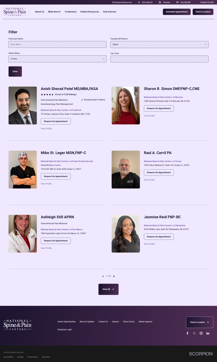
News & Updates (87, 321)
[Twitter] (194, 333)
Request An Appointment (56, 121)
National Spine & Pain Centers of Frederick (61, 110)
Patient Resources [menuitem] (89, 12)
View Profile (46, 129)
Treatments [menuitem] (70, 12)
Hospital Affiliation (119, 39)
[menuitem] (8, 356)
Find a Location (203, 12)
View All (106, 289)
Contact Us (103, 321)
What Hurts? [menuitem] (54, 12)
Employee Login (65, 329)
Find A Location (197, 322)
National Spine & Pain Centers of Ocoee (162, 161)
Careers (115, 321)
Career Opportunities (67, 321)
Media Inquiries (145, 321)
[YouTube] (201, 333)
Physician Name (16, 39)
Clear (15, 71)
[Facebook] (187, 333)
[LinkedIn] (207, 333)
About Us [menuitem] (39, 12)
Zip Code (115, 53)
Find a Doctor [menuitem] (109, 12)
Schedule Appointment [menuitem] (176, 12)
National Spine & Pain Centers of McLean (163, 97)
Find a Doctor (129, 321)
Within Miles (14, 53)
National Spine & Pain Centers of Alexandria (164, 225)
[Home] (15, 12)
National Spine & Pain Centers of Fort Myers (62, 229)
